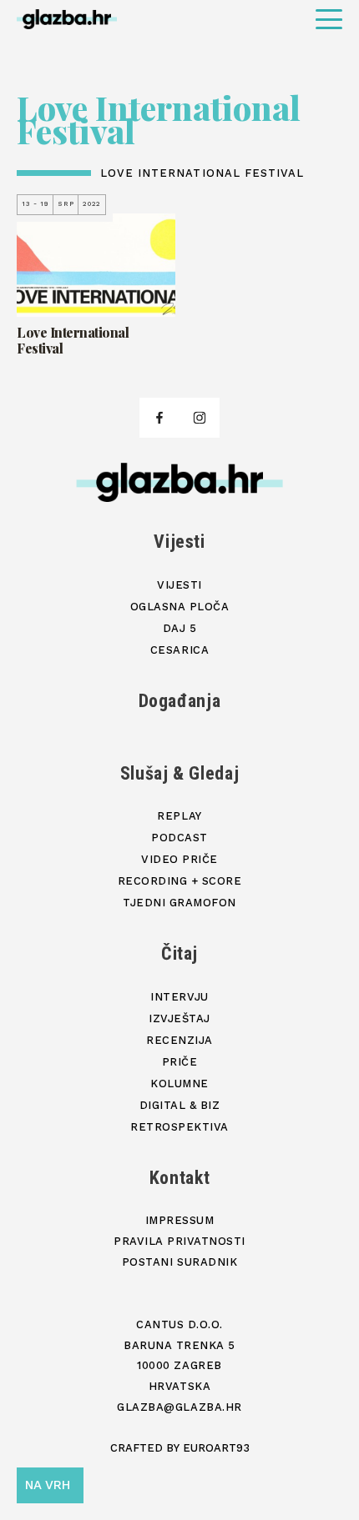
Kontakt (179, 1177)
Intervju (179, 997)
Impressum (180, 1220)
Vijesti (179, 541)
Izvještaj (179, 1018)
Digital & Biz (179, 1105)
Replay (179, 816)
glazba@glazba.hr (179, 1407)
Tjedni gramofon (179, 902)
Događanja (180, 700)
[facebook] (159, 418)
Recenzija (179, 1040)
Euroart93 (216, 1448)
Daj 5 (180, 628)
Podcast (179, 837)
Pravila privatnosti (179, 1241)
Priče (180, 1062)
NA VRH (47, 1484)
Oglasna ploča (180, 606)
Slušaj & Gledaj (180, 773)
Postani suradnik (179, 1262)
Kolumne (179, 1083)
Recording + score (180, 881)
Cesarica (179, 650)
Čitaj (179, 953)
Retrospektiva (179, 1127)
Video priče (179, 859)
